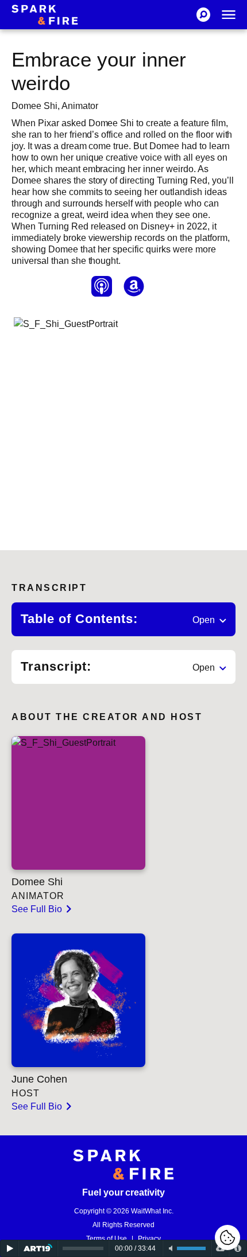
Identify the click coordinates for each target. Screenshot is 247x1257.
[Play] (9, 1248)
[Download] (220, 1248)
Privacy (149, 1239)
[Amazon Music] (134, 286)
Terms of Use (106, 1239)
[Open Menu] (229, 14)
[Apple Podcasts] (101, 286)
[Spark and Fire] (44, 15)
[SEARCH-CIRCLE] (203, 14)
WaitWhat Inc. (152, 1211)
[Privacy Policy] (237, 1248)
